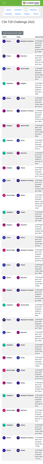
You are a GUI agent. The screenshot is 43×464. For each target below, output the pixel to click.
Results (18, 14)
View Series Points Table (12, 33)
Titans (8, 56)
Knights (9, 126)
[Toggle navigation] (4, 3)
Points (35, 14)
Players (27, 14)
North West (10, 195)
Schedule (18, 10)
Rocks (8, 41)
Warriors (9, 111)
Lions (8, 69)
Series (8, 10)
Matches (33, 10)
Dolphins (9, 83)
